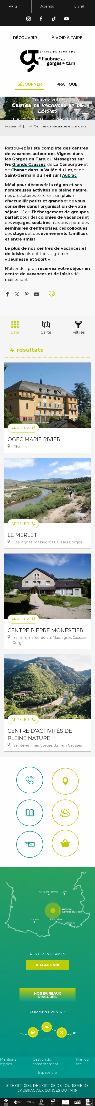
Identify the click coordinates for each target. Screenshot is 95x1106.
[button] (55, 6)
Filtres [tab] (79, 332)
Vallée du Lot (58, 170)
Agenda (47, 6)
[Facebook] (41, 19)
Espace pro (47, 1072)
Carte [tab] (46, 332)
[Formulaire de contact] (30, 844)
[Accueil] (30, 813)
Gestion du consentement (45, 1061)
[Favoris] (67, 6)
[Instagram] (28, 19)
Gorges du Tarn (28, 159)
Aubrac (69, 175)
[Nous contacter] (30, 780)
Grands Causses (29, 164)
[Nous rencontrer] (65, 781)
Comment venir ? (47, 1012)
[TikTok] (54, 19)
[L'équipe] (65, 813)
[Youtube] (66, 19)
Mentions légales (8, 1061)
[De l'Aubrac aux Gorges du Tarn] (47, 61)
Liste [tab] (15, 332)
